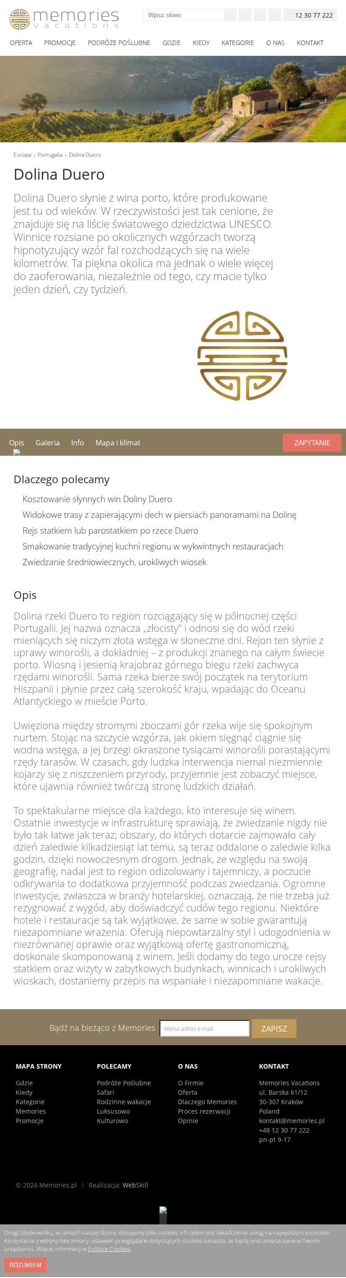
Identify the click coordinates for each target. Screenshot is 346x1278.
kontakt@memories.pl (292, 1120)
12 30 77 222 (314, 15)
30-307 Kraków (281, 1101)
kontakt (310, 42)
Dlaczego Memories (207, 1101)
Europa (22, 155)
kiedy (201, 42)
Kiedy (24, 1092)
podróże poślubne (119, 42)
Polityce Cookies (109, 1249)
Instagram (260, 15)
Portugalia (50, 155)
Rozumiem (25, 1265)
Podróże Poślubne (124, 1083)
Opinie (188, 1120)
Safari (105, 1092)
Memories (31, 1111)
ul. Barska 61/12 (283, 1092)
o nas (275, 42)
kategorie (238, 42)
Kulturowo (112, 1120)
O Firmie (191, 1083)
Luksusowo (113, 1111)
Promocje (30, 1120)
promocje (60, 42)
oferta (21, 42)
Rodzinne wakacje (124, 1101)
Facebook (245, 15)
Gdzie (24, 1083)
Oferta (187, 1092)
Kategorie (30, 1101)
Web (135, 1185)
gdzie (172, 42)
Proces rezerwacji (204, 1111)
